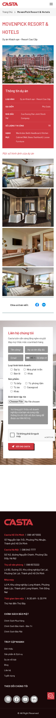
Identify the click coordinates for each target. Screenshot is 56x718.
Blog (6, 664)
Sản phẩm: (13, 379)
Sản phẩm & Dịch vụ (13, 654)
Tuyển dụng (9, 675)
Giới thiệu (8, 648)
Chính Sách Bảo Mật (13, 631)
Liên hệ (7, 670)
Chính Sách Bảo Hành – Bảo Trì (18, 626)
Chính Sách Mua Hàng (14, 620)
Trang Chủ (7, 11)
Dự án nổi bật (10, 659)
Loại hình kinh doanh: (19, 365)
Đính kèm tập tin (17, 396)
